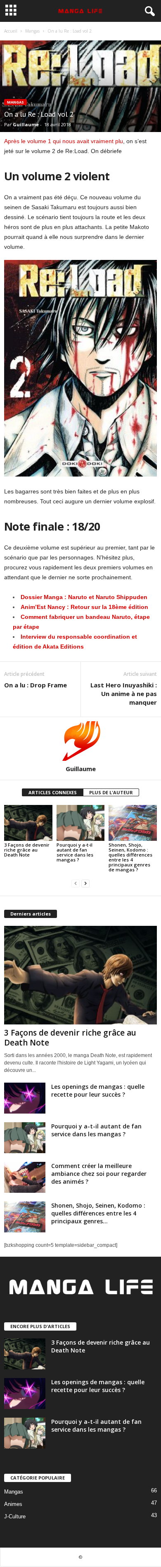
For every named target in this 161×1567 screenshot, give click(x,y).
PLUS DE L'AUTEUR (111, 792)
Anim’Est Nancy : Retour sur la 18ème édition (84, 607)
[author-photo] (80, 741)
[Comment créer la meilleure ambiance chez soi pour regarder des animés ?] (24, 1177)
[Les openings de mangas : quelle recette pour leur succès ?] (24, 1098)
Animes (13, 1504)
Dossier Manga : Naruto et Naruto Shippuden (84, 597)
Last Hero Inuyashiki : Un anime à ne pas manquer (123, 693)
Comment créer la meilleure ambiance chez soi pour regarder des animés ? (99, 1173)
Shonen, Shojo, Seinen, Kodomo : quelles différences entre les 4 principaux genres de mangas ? (130, 857)
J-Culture (15, 1516)
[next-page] (85, 883)
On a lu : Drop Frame (35, 685)
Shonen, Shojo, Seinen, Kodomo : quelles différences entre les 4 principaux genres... (98, 1213)
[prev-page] (75, 883)
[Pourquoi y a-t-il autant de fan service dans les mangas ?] (81, 823)
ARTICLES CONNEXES (52, 792)
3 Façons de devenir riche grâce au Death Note (27, 850)
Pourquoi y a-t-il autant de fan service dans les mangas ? (75, 852)
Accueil (10, 31)
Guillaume (26, 124)
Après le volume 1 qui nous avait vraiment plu (63, 141)
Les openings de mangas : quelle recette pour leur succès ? (97, 1090)
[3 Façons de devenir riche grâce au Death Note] (28, 823)
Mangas (32, 31)
